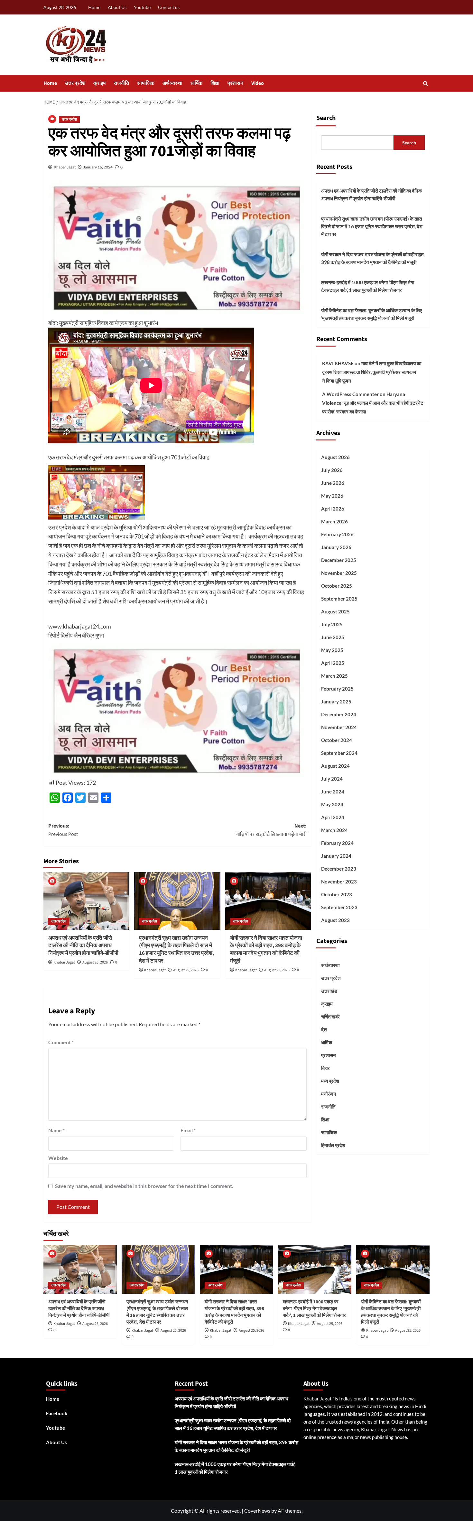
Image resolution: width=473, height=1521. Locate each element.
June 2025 (332, 637)
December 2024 (338, 714)
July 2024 (332, 778)
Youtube (142, 7)
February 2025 (337, 688)
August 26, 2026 (95, 962)
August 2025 (335, 611)
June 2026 (332, 482)
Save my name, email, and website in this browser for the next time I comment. (144, 1186)
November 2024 (339, 727)
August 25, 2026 (186, 970)
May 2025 (332, 650)
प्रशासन (235, 83)
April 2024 (332, 817)
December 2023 (338, 868)
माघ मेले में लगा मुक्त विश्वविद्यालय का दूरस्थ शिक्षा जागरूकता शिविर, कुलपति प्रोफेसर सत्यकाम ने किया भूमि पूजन (371, 371)
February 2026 (337, 534)
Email (188, 1130)
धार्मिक (196, 83)
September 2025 (339, 598)
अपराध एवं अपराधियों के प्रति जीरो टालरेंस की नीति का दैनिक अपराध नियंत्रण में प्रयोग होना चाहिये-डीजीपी (83, 945)
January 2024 (336, 855)
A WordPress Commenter (350, 394)
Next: (271, 830)
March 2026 (334, 521)
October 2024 (336, 740)
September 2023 (339, 907)
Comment (61, 1042)
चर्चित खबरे (330, 1016)
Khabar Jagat (65, 167)
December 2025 (338, 560)
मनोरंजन (328, 1094)
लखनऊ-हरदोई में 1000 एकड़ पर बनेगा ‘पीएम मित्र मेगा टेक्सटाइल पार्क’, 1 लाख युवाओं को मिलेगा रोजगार (367, 286)
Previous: (63, 830)
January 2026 (336, 547)
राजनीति (121, 83)
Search (326, 117)
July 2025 (332, 624)
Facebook (56, 1413)
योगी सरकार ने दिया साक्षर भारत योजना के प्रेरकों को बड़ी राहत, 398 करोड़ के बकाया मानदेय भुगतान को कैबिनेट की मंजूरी (266, 949)
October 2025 (336, 585)
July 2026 (332, 470)
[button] (426, 83)
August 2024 (335, 765)
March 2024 (334, 830)
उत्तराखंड (329, 991)
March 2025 (334, 675)
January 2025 (336, 701)
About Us (117, 7)
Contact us (169, 7)
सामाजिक (145, 83)
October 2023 (336, 894)
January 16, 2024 (98, 167)
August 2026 (335, 457)
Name (56, 1130)
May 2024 (332, 804)
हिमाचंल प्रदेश (333, 1145)
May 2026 (332, 495)
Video (257, 83)
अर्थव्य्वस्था (172, 83)
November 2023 (339, 881)
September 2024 (339, 753)
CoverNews (257, 1510)
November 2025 (339, 572)
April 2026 (332, 508)
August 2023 (335, 920)
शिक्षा (214, 83)
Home (94, 7)
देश (324, 1029)
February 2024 (337, 843)
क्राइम (99, 83)
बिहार (325, 1068)
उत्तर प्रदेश (75, 83)
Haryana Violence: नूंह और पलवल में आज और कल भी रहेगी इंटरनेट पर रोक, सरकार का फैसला (372, 402)
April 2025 (332, 662)
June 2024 (332, 791)
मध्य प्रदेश (330, 1081)
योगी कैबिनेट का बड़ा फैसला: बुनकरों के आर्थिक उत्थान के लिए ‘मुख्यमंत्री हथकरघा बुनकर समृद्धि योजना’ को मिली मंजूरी (371, 314)
